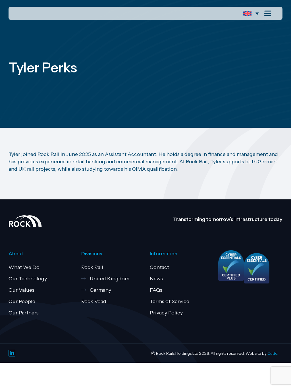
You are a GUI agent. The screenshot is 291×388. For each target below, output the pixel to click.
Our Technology (28, 279)
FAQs (156, 290)
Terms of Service (169, 301)
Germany (100, 290)
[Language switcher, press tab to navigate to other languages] (252, 13)
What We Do (24, 267)
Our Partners (24, 313)
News (156, 279)
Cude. (272, 353)
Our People (22, 301)
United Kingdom (109, 279)
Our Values (21, 290)
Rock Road (93, 301)
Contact (159, 267)
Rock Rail (92, 267)
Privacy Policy (166, 313)
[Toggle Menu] (268, 13)
